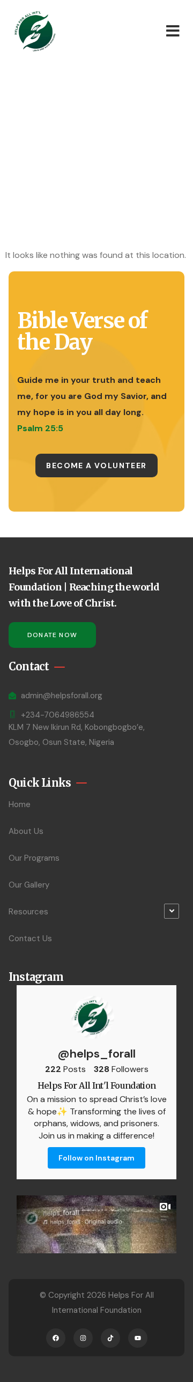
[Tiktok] (110, 1338)
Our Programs (34, 858)
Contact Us (30, 938)
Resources (28, 911)
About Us (26, 831)
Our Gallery (29, 885)
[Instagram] (83, 1338)
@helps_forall (96, 1054)
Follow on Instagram (96, 1158)
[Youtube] (137, 1338)
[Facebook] (55, 1338)
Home (20, 804)
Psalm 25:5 (40, 428)
